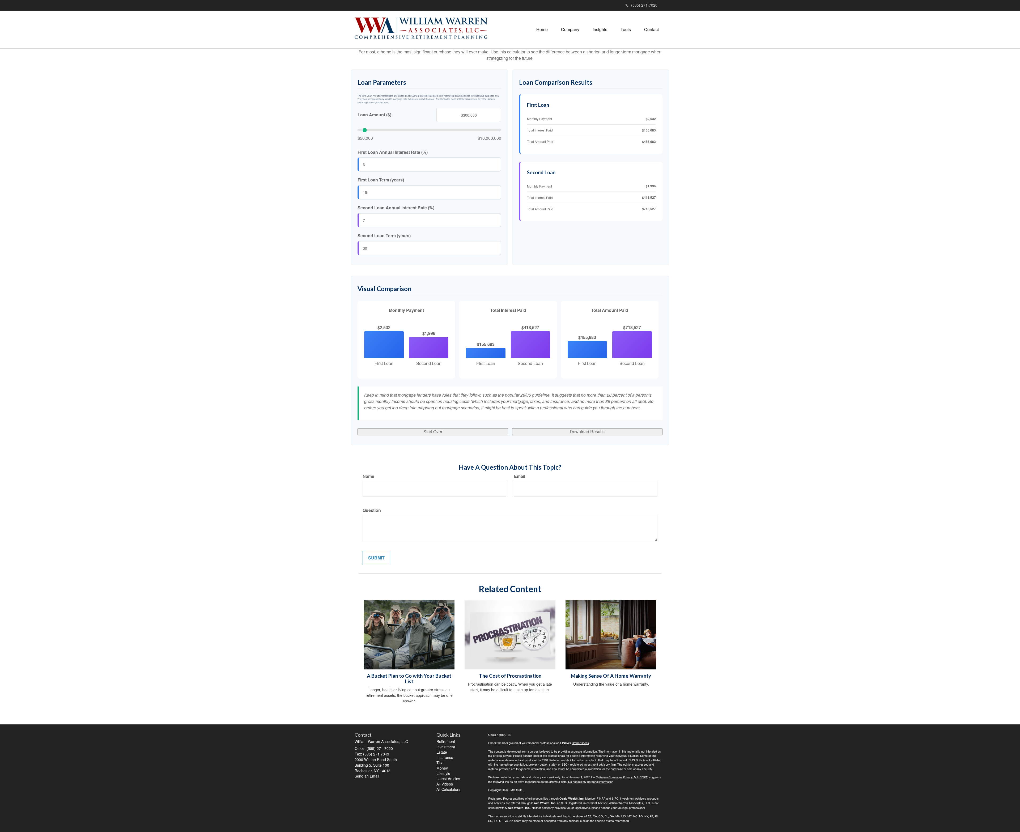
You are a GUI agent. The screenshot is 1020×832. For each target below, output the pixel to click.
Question (372, 510)
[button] (570, 29)
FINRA (601, 798)
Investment (445, 746)
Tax (439, 762)
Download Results (587, 431)
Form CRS (504, 734)
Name (368, 476)
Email (519, 476)
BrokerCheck (580, 743)
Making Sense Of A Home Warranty (611, 676)
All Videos (444, 784)
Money (442, 768)
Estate (441, 752)
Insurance (444, 757)
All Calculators (448, 789)
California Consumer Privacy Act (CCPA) (622, 777)
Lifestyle (443, 773)
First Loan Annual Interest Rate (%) (393, 152)
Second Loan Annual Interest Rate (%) (396, 208)
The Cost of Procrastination (510, 676)
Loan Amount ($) (374, 115)
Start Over (432, 431)
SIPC (615, 798)
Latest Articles (448, 778)
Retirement (445, 741)
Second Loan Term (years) (384, 236)
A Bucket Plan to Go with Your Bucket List (409, 678)
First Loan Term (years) (381, 180)
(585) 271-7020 (644, 5)
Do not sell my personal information (590, 781)
